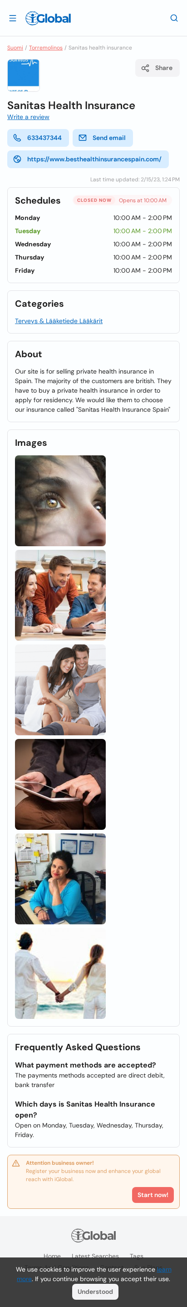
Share (163, 68)
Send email (109, 138)
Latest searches (95, 1256)
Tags (136, 1256)
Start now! (153, 1195)
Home (52, 1256)
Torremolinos (46, 47)
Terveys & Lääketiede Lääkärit (59, 321)
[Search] (174, 18)
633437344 (44, 138)
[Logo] (48, 18)
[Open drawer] (13, 18)
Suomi (15, 47)
